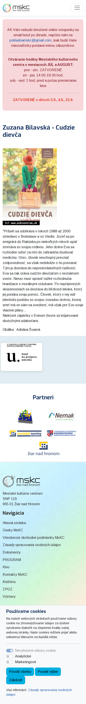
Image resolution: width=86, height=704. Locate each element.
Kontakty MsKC (15, 574)
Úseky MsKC (13, 530)
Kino (6, 567)
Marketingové (25, 662)
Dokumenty (12, 552)
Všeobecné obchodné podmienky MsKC (33, 537)
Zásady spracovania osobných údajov (32, 545)
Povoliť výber (48, 671)
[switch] (9, 656)
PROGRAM (12, 560)
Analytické (23, 656)
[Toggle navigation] (77, 7)
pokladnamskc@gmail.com (30, 40)
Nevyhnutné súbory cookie (35, 650)
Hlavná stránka (14, 523)
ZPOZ (8, 589)
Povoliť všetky (20, 671)
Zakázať (15, 680)
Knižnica (9, 582)
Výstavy (9, 596)
